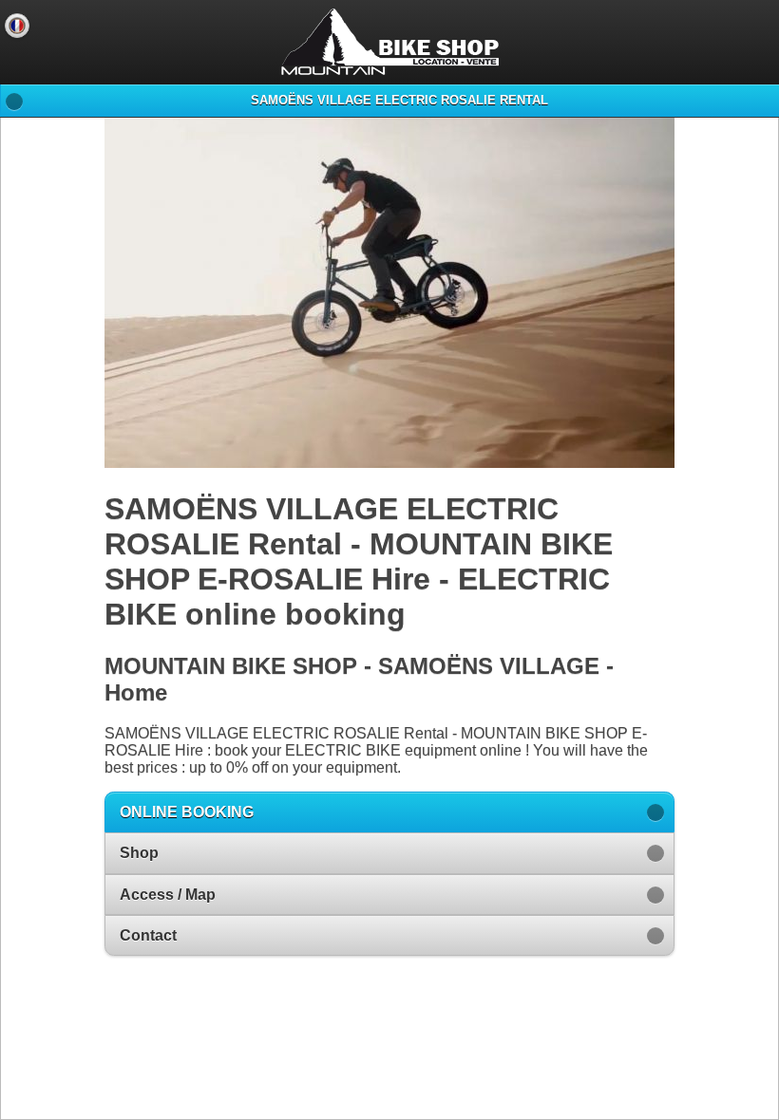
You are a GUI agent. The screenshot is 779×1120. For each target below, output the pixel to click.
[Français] (17, 25)
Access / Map (168, 895)
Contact (148, 935)
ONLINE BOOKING (187, 812)
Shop (139, 853)
